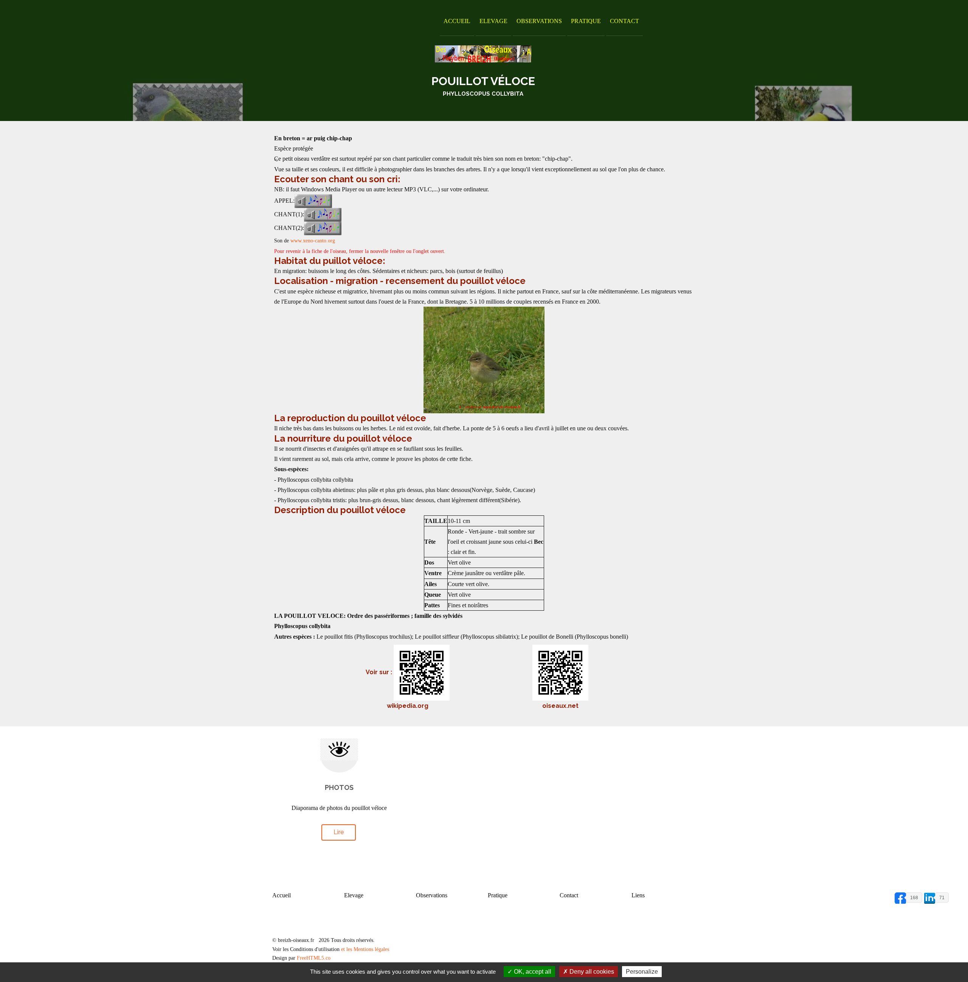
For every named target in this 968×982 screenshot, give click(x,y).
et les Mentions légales (365, 949)
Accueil (457, 21)
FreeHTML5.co (313, 958)
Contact (624, 21)
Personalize (642, 971)
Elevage (493, 21)
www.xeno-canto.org (312, 241)
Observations (539, 21)
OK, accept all (531, 971)
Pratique (586, 21)
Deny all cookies (591, 971)
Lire (339, 832)
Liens (638, 895)
